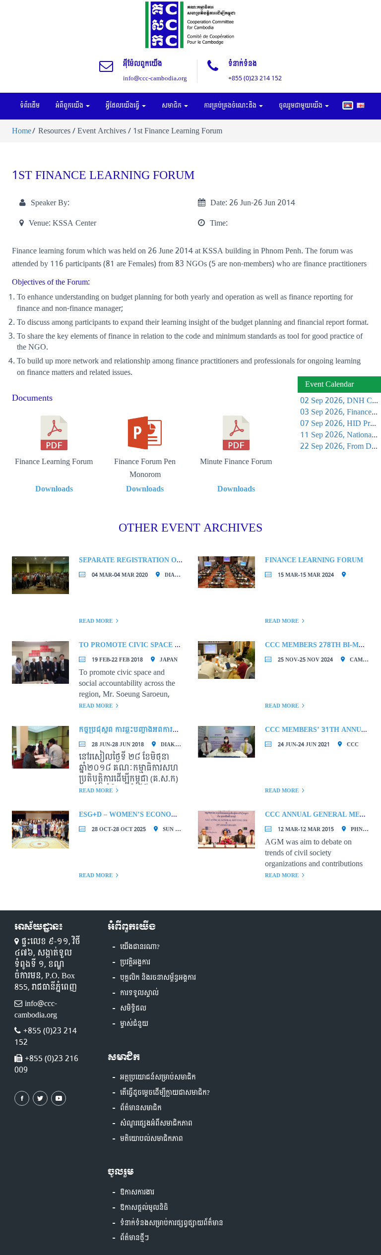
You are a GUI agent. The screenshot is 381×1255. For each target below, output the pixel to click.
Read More (96, 621)
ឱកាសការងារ (137, 1192)
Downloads (54, 488)
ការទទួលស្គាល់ (139, 993)
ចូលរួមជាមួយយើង (301, 105)
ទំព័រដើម (30, 105)
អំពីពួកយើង (70, 105)
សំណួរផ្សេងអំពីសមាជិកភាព (156, 1124)
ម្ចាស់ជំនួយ (134, 1024)
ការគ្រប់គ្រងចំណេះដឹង (231, 105)
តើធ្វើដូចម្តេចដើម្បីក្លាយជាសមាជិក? (165, 1093)
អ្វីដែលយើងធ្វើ (123, 105)
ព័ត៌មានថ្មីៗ (134, 1238)
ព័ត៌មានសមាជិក (141, 1108)
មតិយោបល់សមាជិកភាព (151, 1139)
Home (21, 130)
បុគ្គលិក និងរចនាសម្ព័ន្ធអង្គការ (158, 978)
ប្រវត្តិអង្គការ (135, 962)
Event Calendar (329, 384)
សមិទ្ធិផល (133, 1009)
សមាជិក (172, 105)
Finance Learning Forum (314, 560)
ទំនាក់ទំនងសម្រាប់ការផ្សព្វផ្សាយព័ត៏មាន (171, 1223)
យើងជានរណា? (140, 947)
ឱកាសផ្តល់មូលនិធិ (144, 1208)
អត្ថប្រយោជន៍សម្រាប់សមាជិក (158, 1077)
